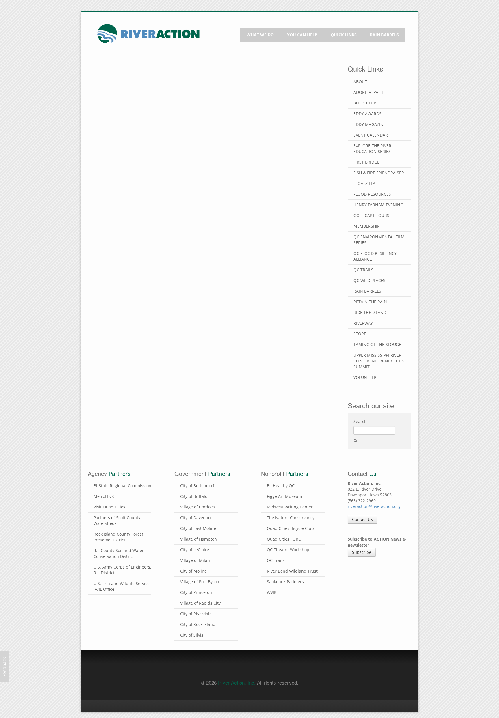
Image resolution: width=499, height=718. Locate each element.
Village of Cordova (197, 507)
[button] (4, 666)
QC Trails (275, 560)
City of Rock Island (197, 624)
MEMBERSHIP (366, 226)
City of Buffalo (193, 496)
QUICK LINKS (344, 35)
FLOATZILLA (364, 183)
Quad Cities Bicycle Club (290, 528)
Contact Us (362, 519)
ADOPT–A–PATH (368, 92)
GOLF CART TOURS (371, 215)
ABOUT (360, 81)
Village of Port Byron (199, 581)
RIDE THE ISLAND (369, 312)
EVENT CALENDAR (370, 135)
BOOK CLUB (364, 103)
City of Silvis (191, 635)
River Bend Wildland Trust (292, 571)
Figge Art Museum (284, 496)
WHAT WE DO (260, 35)
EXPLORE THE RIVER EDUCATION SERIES (372, 148)
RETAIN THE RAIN (370, 301)
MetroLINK (104, 496)
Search (360, 421)
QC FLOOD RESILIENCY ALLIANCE (375, 256)
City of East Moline (198, 528)
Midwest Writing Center (290, 507)
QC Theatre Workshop (288, 549)
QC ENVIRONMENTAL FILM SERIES (379, 239)
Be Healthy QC (281, 485)
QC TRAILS (363, 269)
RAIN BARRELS (384, 35)
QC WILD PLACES (369, 280)
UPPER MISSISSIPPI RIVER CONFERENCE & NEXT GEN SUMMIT (379, 360)
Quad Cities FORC (284, 539)
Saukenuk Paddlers (285, 581)
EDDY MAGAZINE (369, 124)
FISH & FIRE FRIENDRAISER (378, 172)
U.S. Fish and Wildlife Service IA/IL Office (122, 586)
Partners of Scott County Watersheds (117, 520)
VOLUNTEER (365, 377)
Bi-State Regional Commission (122, 485)
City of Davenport (197, 517)
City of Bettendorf (197, 485)
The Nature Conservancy (290, 517)
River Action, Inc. (237, 682)
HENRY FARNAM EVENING (378, 204)
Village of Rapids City (200, 603)
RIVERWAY (363, 323)
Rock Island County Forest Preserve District (118, 537)
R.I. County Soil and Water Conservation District (119, 553)
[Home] (148, 33)
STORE (359, 333)
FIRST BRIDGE (366, 162)
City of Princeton (196, 592)
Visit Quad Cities (109, 507)
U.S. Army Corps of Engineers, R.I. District (122, 569)
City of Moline (193, 571)
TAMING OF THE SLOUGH (377, 344)
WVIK (272, 592)
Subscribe (361, 552)
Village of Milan (195, 560)
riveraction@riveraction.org (374, 506)
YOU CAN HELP (302, 35)
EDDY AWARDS (367, 113)
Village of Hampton (198, 539)
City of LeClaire (194, 549)
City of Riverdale (196, 613)
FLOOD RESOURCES (372, 194)
